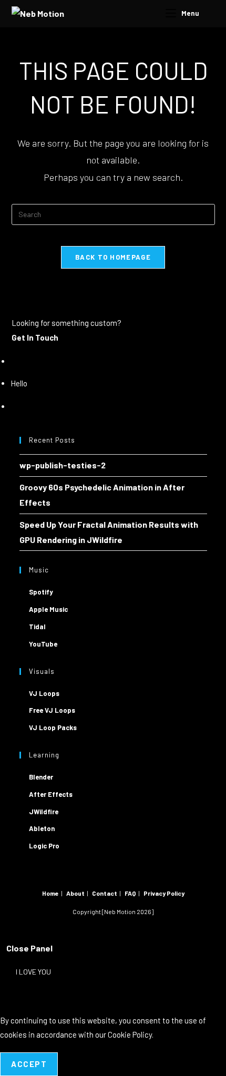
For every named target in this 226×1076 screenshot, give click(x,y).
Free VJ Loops (52, 710)
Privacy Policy (163, 893)
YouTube (43, 644)
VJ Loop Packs (53, 727)
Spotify (41, 592)
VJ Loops (44, 693)
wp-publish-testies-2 (62, 465)
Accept (29, 1064)
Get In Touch (35, 337)
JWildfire (43, 811)
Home (50, 893)
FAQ (130, 893)
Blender (41, 777)
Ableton (42, 828)
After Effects (51, 794)
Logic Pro (44, 846)
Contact (104, 893)
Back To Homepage (113, 257)
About (75, 893)
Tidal (37, 626)
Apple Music (48, 609)
